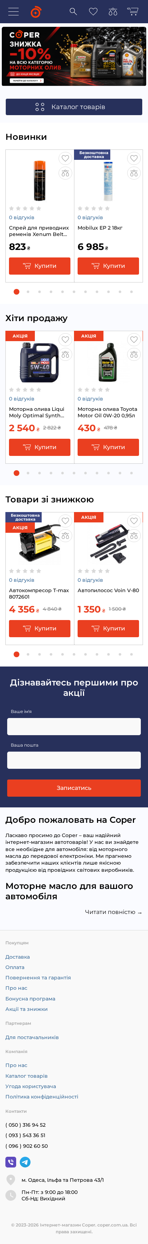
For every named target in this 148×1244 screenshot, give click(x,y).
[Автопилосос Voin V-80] (108, 561)
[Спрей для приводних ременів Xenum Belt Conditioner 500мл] (39, 199)
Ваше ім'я (21, 711)
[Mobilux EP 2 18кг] (108, 199)
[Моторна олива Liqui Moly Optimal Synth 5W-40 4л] (39, 380)
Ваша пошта (24, 745)
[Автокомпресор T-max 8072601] (39, 561)
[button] (16, 292)
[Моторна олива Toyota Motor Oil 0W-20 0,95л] (108, 380)
